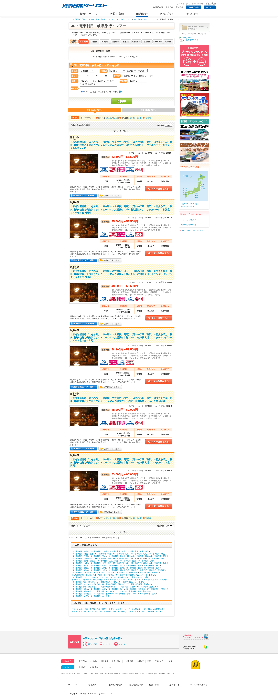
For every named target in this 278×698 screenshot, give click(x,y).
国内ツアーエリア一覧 (189, 204)
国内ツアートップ (188, 206)
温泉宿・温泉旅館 (189, 225)
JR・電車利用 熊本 (80, 570)
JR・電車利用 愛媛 (80, 568)
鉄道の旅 (75, 609)
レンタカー (123, 644)
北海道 (201, 176)
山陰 (186, 188)
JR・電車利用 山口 (116, 566)
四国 (186, 192)
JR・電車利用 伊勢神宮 (104, 575)
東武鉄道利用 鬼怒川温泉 (149, 573)
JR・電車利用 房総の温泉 (127, 573)
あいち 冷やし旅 (95, 611)
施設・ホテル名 (99, 92)
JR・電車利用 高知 (98, 568)
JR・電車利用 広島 (98, 566)
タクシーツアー (110, 611)
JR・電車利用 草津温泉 (81, 573)
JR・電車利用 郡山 (80, 589)
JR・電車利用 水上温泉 (99, 596)
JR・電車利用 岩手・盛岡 (138, 551)
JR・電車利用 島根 (80, 551)
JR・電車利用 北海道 (98, 551)
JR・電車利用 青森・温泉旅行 (83, 587)
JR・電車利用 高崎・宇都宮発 (137, 591)
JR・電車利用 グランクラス (126, 594)
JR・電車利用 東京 (98, 556)
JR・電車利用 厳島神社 (81, 591)
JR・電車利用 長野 (121, 558)
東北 (202, 184)
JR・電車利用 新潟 (140, 556)
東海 (196, 195)
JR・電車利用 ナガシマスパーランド (108, 591)
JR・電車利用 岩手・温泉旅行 (113, 584)
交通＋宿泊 (116, 638)
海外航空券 (93, 667)
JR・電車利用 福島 (139, 554)
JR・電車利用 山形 (121, 554)
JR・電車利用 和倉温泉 (135, 589)
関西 (196, 197)
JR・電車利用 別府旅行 (106, 587)
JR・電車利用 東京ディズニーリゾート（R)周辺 (135, 575)
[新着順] (148, 118)
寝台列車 (96, 609)
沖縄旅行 (140, 661)
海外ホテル (106, 667)
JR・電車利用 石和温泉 (155, 570)
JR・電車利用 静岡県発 (81, 594)
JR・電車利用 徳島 (134, 566)
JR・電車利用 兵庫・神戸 (100, 563)
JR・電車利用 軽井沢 (126, 587)
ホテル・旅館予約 (189, 220)
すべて (86, 92)
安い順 (108, 118)
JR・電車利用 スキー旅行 (107, 582)
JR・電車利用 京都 (146, 561)
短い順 (132, 118)
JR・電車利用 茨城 (147, 594)
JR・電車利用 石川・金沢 (82, 558)
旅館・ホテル (90, 638)
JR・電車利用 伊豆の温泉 (103, 573)
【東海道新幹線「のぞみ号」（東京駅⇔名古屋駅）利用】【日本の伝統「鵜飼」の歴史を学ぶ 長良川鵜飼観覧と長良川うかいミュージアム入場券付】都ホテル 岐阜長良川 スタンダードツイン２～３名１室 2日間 (121, 274)
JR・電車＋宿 (86, 609)
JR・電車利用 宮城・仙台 (82, 554)
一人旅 (169, 661)
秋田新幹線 (158, 609)
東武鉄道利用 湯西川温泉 (81, 580)
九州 (186, 194)
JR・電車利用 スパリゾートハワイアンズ (125, 580)
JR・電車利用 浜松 (116, 589)
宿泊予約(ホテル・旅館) (88, 661)
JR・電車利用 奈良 (121, 563)
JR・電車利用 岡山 (80, 566)
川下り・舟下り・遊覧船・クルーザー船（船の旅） (122, 609)
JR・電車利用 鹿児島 (116, 570)
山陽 (186, 190)
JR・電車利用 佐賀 (134, 568)
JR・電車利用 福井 (103, 558)
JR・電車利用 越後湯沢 (146, 587)
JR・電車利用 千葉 (80, 556)
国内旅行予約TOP (81, 19)
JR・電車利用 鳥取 (158, 563)
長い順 (139, 118)
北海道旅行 (128, 661)
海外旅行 (82, 667)
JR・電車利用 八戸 (98, 589)
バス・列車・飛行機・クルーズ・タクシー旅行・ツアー (111, 19)
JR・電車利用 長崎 (151, 568)
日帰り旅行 (92, 644)
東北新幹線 (148, 609)
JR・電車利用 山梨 (80, 596)
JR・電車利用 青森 (117, 551)
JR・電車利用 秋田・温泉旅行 (139, 584)
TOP (70, 19)
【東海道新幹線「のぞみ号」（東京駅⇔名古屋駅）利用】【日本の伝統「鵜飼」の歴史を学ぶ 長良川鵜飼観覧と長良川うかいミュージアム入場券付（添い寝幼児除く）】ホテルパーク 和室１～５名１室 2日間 (121, 144)
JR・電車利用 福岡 (116, 568)
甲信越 (203, 188)
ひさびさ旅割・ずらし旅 (151, 611)
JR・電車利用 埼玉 (157, 554)
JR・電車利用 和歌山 (140, 563)
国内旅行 (103, 638)
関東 (202, 186)
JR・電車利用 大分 (98, 570)
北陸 (196, 193)
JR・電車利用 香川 (151, 566)
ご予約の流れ (187, 38)
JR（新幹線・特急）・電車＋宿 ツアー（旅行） (132, 577)
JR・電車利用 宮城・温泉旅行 (155, 580)
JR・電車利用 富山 (158, 556)
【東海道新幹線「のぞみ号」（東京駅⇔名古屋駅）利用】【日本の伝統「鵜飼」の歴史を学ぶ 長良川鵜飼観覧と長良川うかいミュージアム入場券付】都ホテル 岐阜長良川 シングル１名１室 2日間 (121, 462)
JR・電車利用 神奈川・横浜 (119, 556)
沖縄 (186, 176)
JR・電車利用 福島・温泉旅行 (83, 582)
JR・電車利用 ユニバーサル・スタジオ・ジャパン (92, 577)
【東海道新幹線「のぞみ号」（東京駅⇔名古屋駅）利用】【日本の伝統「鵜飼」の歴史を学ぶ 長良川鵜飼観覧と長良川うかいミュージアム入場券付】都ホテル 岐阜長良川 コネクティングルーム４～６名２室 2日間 (121, 337)
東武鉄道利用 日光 (100, 580)
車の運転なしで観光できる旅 (129, 611)
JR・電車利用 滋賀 (128, 561)
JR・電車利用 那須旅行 (157, 589)
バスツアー (107, 644)
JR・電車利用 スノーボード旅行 (131, 582)
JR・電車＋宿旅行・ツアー (143, 19)
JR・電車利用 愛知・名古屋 (83, 561)
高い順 (115, 118)
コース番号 (113, 92)
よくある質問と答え (190, 40)
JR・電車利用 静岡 (156, 558)
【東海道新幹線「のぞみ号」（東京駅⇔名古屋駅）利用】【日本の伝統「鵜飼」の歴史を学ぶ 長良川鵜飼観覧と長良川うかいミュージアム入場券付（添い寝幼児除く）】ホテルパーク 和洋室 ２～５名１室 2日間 (121, 209)
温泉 (149, 661)
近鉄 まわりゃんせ (79, 611)
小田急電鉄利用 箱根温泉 (82, 575)
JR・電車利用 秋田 (103, 554)
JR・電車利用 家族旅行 (103, 594)
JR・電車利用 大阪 (80, 563)
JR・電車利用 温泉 (135, 570)
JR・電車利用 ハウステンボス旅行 (86, 584)
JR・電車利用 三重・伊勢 (107, 561)
